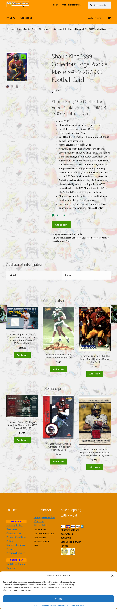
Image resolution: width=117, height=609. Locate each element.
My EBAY (10, 17)
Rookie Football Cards (27, 29)
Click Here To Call (40, 525)
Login (55, 4)
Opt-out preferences (41, 605)
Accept (58, 598)
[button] (112, 575)
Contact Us (26, 17)
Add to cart (61, 224)
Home (12, 29)
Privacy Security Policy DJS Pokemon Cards (67, 605)
